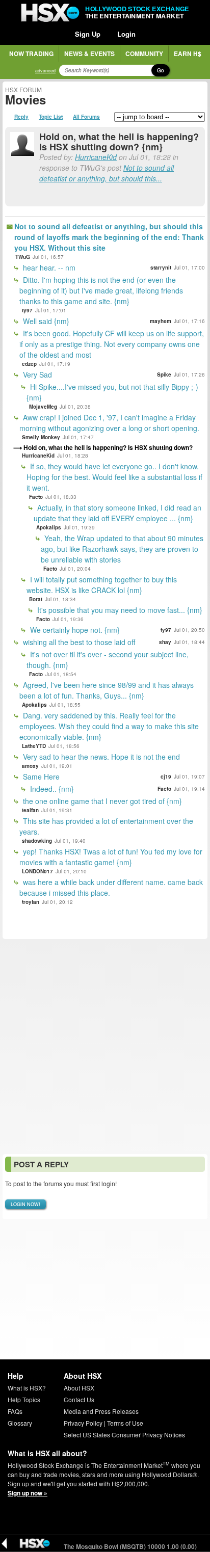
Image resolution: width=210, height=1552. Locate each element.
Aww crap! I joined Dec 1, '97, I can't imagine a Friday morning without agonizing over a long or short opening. (109, 422)
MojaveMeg (43, 406)
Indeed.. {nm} (51, 789)
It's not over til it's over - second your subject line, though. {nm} (108, 659)
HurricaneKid (96, 157)
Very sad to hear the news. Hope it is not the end (100, 757)
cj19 (166, 776)
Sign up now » (27, 1492)
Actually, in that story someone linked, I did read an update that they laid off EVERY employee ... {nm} (117, 512)
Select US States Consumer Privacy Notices (124, 1434)
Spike (164, 374)
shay (165, 642)
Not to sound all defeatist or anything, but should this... (106, 173)
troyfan (30, 901)
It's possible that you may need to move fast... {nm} (118, 610)
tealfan (30, 810)
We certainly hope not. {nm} (74, 630)
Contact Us (79, 1399)
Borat (35, 599)
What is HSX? (27, 1387)
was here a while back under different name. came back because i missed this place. (111, 887)
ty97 (27, 310)
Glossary (20, 1423)
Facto (36, 496)
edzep (29, 363)
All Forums (86, 116)
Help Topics (24, 1399)
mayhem (160, 321)
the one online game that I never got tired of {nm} (101, 801)
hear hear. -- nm (48, 267)
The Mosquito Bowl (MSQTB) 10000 (122, 1546)
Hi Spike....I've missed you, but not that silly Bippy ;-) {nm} (112, 392)
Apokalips (48, 527)
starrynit (160, 267)
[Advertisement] (105, 1047)
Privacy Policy (83, 1423)
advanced (45, 70)
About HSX (79, 1387)
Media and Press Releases (101, 1411)
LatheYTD (34, 746)
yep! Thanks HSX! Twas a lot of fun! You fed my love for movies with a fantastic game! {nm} (110, 856)
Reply (21, 116)
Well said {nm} (45, 321)
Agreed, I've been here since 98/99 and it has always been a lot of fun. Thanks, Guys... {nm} (106, 690)
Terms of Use (125, 1423)
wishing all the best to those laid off (78, 642)
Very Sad (36, 374)
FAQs (15, 1411)
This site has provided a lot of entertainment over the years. (106, 826)
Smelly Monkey (41, 437)
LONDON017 (37, 871)
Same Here (40, 776)
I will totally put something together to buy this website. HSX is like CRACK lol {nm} (102, 584)
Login (126, 34)
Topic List (51, 116)
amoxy (30, 765)
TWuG (22, 256)
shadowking (37, 840)
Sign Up (87, 34)
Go (160, 70)
